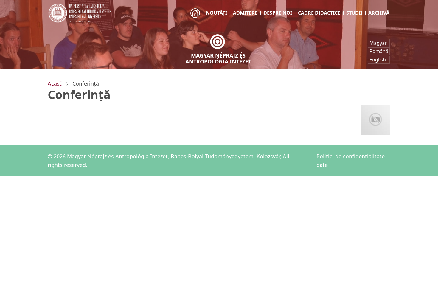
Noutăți (216, 13)
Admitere (245, 13)
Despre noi (277, 13)
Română (378, 51)
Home (195, 18)
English (377, 59)
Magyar (378, 43)
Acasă (55, 83)
